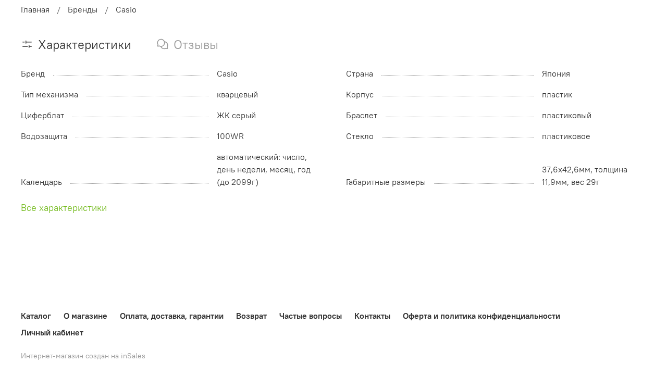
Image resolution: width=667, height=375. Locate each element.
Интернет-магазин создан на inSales (83, 355)
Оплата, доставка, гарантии (172, 315)
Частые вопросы (310, 315)
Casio (126, 9)
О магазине (85, 315)
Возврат (251, 315)
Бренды (82, 9)
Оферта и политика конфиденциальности (481, 315)
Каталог (36, 315)
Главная (35, 9)
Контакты (372, 315)
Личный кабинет (52, 332)
